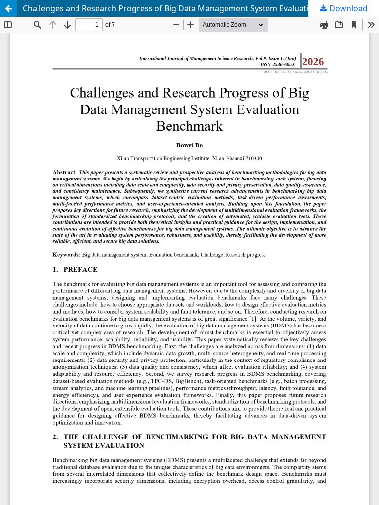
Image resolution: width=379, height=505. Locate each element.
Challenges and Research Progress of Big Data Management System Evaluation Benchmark (193, 8)
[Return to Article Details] (8, 8)
